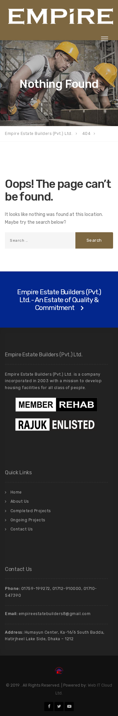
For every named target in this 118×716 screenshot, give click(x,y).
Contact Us (21, 529)
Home (16, 492)
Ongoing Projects (27, 520)
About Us (19, 501)
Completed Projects (30, 511)
